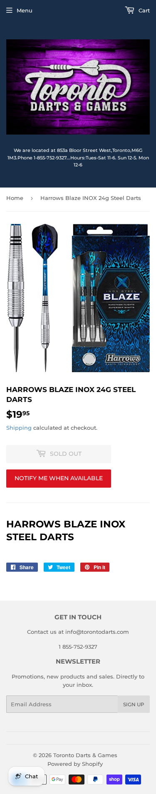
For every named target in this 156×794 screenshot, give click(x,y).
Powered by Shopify (75, 763)
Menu (24, 10)
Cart (143, 10)
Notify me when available (59, 478)
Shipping (19, 427)
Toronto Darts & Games (85, 755)
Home (14, 198)
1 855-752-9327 (78, 646)
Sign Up (133, 704)
